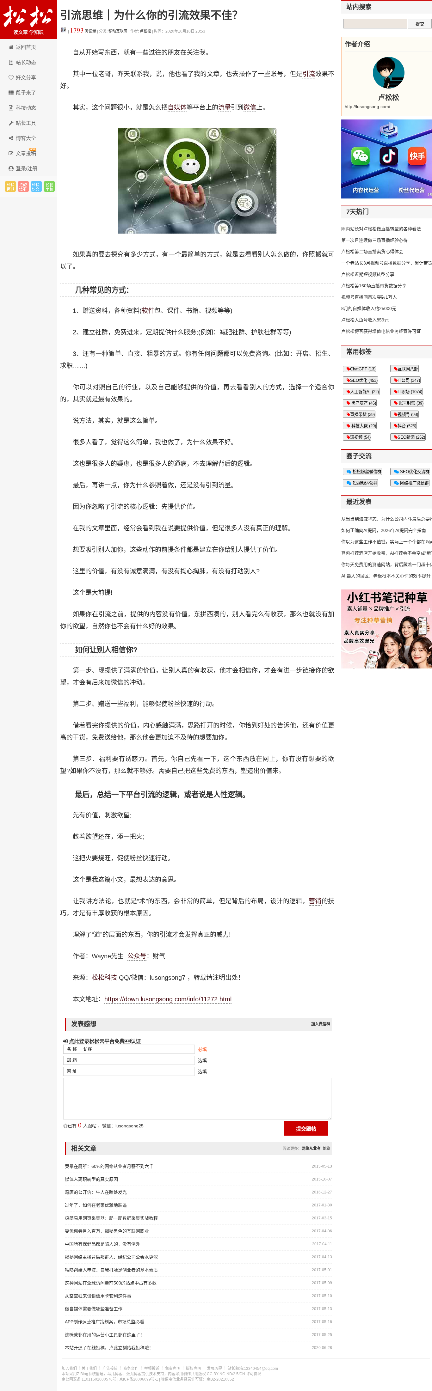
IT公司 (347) (409, 380)
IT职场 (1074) (410, 391)
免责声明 (172, 1368)
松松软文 (36, 186)
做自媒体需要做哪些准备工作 (93, 1308)
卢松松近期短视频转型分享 (367, 274)
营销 (315, 901)
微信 (250, 107)
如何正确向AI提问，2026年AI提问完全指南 (383, 530)
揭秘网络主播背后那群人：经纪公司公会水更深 (111, 1257)
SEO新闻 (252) (411, 437)
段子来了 (26, 92)
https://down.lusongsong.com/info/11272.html (167, 999)
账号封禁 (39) (410, 403)
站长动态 (26, 62)
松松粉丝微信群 (366, 471)
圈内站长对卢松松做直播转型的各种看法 (381, 228)
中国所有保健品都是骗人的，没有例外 (102, 1244)
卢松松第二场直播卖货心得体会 (372, 251)
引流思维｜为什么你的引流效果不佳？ (151, 15)
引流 (308, 73)
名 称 (72, 1049)
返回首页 (26, 47)
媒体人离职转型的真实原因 (91, 1179)
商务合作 (131, 1368)
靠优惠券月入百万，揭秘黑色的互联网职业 (107, 1231)
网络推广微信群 (414, 483)
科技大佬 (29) (363, 426)
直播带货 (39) (362, 414)
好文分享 (26, 77)
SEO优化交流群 (414, 471)
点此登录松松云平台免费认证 (104, 1041)
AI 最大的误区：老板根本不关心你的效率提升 (386, 575)
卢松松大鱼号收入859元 (365, 319)
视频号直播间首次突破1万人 (369, 297)
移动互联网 (118, 31)
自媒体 (177, 107)
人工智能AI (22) (364, 391)
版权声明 (193, 1368)
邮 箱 (72, 1060)
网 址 (72, 1071)
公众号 (136, 956)
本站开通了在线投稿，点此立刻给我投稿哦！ (109, 1347)
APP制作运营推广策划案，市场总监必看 (104, 1321)
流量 (224, 107)
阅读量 (83, 31)
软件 (148, 310)
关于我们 (89, 1368)
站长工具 (26, 123)
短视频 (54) (360, 437)
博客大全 (26, 138)
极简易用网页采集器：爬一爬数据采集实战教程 (111, 1218)
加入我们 (69, 1368)
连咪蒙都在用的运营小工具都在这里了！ (105, 1334)
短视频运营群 (364, 483)
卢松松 (145, 31)
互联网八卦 (408, 369)
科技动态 (26, 108)
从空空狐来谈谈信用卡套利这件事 (98, 1295)
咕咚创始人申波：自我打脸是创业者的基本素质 (111, 1269)
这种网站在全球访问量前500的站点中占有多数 (111, 1282)
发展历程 (214, 1368)
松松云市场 (10, 186)
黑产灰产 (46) (363, 403)
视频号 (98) (408, 414)
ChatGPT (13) (362, 369)
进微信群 (23, 186)
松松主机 (49, 186)
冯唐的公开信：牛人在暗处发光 (96, 1192)
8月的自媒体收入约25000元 (368, 308)
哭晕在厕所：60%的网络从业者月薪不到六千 (109, 1166)
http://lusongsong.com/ (367, 106)
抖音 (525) (407, 426)
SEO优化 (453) (364, 380)
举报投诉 (151, 1368)
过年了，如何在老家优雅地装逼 (96, 1205)
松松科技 (28, 19)
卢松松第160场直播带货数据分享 (373, 285)
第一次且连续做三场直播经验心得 (374, 240)
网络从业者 (311, 1148)
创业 (326, 1148)
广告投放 (110, 1368)
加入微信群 (320, 1024)
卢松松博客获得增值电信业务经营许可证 (381, 331)
